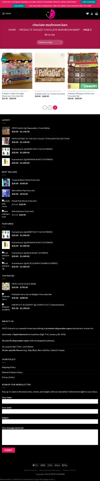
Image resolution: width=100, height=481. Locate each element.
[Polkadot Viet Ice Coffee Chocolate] (50, 71)
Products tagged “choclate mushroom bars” (49, 29)
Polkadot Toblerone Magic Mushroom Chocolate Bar (13, 94)
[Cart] (96, 14)
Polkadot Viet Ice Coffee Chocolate (50, 94)
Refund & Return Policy (12, 372)
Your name (6, 397)
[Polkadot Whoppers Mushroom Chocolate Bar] (83, 71)
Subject (5, 418)
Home (12, 29)
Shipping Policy (9, 367)
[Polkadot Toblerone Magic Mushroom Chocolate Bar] (17, 71)
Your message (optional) (12, 428)
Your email (6, 408)
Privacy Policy (8, 377)
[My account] (92, 14)
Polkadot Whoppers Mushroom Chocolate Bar (81, 94)
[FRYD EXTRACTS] (50, 14)
